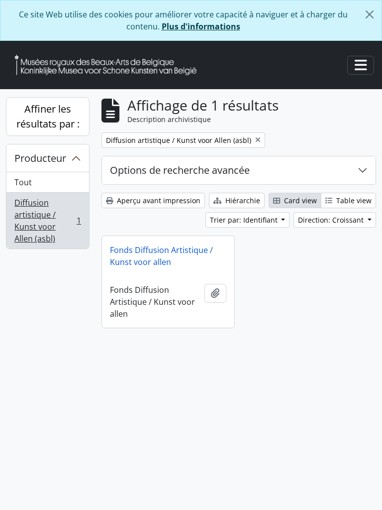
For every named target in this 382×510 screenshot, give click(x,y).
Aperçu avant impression (157, 200)
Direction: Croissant (332, 220)
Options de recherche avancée (180, 170)
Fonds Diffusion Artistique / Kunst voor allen (161, 256)
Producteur (40, 158)
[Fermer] (370, 14)
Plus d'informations (201, 26)
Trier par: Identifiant (245, 220)
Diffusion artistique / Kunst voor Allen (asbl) (47, 220)
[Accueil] (109, 65)
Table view (353, 200)
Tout (23, 182)
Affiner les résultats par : (48, 116)
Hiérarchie (241, 200)
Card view (299, 200)
